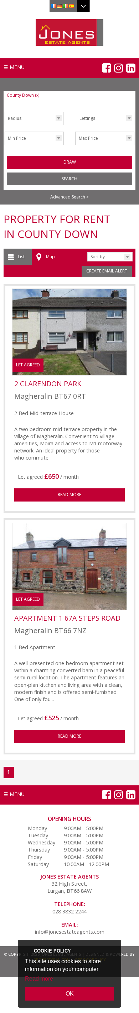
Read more (39, 979)
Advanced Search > (69, 197)
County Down (23, 95)
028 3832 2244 (69, 911)
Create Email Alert (106, 271)
